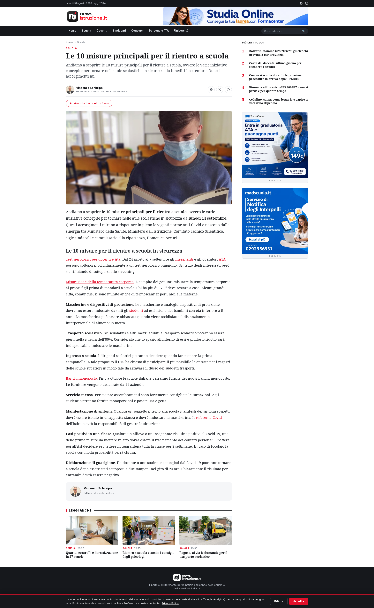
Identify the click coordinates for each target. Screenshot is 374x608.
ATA (222, 259)
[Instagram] (306, 3)
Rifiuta (278, 601)
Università (181, 30)
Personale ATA (159, 30)
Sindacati (119, 30)
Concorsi (137, 30)
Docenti (102, 30)
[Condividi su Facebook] (211, 89)
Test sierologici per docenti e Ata (93, 259)
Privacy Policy (170, 603)
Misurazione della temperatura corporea (100, 281)
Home (72, 30)
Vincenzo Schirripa (89, 87)
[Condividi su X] (219, 89)
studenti (136, 310)
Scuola (86, 30)
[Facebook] (301, 3)
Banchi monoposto (81, 378)
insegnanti (184, 259)
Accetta (298, 601)
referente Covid (209, 417)
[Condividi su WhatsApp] (228, 89)
